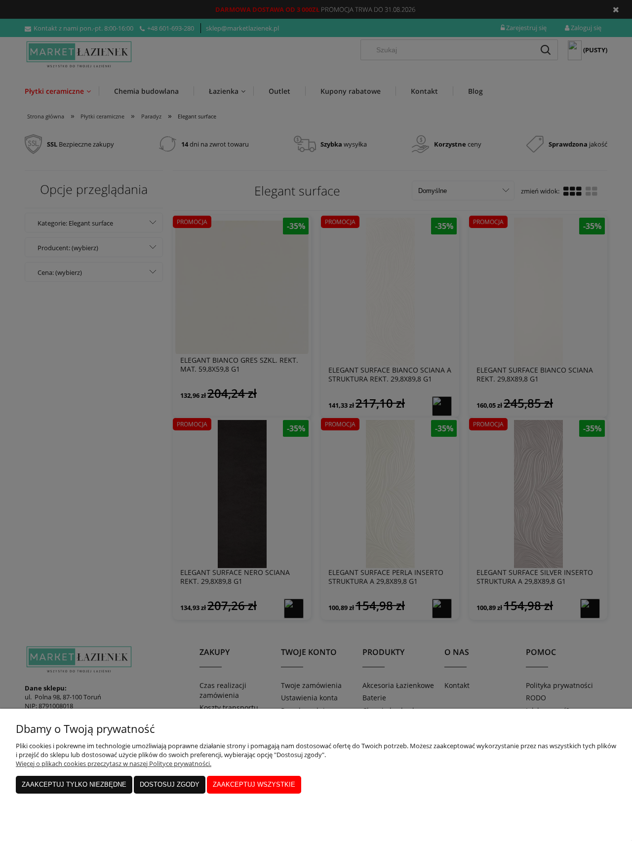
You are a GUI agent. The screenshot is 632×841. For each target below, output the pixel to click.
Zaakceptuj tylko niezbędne (74, 784)
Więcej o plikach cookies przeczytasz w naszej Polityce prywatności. (113, 763)
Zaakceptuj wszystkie (254, 784)
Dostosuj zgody (169, 784)
